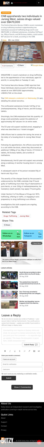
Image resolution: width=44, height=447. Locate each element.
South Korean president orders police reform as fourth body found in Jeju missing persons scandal (30, 274)
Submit (8, 378)
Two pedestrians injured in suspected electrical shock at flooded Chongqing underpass (30, 283)
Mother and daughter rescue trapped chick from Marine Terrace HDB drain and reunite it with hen (30, 304)
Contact (4, 426)
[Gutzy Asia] (6, 3)
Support (4, 422)
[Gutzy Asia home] (7, 440)
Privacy (3, 430)
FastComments (21, 321)
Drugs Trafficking (10, 216)
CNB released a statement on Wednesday (20, 98)
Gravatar (12, 323)
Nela (4, 40)
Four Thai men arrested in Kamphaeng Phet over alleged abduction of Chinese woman (29, 293)
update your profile (23, 323)
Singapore (6, 12)
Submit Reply (29, 345)
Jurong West (24, 216)
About (3, 418)
